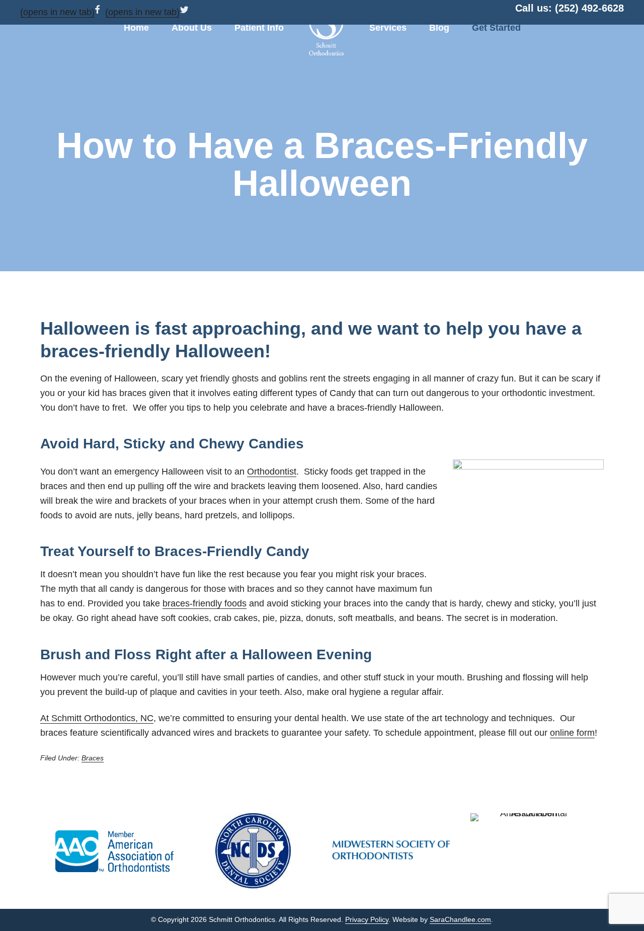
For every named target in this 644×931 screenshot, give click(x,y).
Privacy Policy (366, 919)
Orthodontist (271, 472)
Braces (93, 758)
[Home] (326, 30)
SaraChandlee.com (460, 919)
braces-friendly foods (205, 603)
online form (572, 733)
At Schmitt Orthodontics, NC (96, 718)
